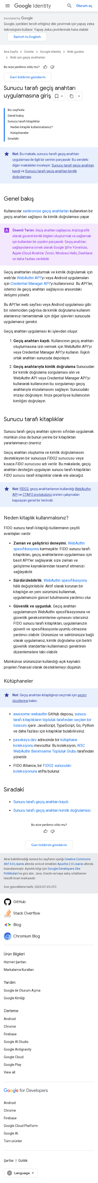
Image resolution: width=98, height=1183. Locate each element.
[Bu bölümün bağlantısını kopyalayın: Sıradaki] (29, 790)
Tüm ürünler (13, 1141)
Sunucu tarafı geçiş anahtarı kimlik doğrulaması (52, 810)
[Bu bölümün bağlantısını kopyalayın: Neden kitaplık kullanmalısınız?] (73, 518)
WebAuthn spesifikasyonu (65, 580)
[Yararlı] (45, 67)
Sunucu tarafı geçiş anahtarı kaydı (40, 802)
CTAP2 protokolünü (37, 495)
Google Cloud (14, 1057)
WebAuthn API (29, 278)
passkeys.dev (25, 740)
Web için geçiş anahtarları (27, 57)
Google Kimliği (14, 998)
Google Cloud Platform (21, 1126)
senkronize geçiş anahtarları (46, 211)
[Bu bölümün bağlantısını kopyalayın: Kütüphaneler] (38, 681)
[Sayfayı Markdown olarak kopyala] (71, 96)
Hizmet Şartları (15, 962)
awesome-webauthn (30, 714)
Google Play (12, 1065)
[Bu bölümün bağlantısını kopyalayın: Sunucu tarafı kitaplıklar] (69, 420)
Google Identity (50, 51)
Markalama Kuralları (19, 970)
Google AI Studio (16, 1042)
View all (9, 1072)
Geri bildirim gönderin (27, 77)
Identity (42, 6)
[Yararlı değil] (52, 67)
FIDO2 (24, 489)
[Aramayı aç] (69, 6)
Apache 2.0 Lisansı (70, 864)
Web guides (75, 51)
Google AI (11, 1133)
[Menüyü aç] (7, 5)
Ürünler (29, 51)
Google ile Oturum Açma (22, 990)
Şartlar (9, 1160)
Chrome (10, 1026)
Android (10, 1019)
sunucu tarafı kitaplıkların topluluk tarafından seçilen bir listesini (52, 720)
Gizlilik (23, 1160)
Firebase (10, 1034)
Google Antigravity (17, 1049)
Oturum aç (84, 6)
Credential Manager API (30, 283)
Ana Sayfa (11, 51)
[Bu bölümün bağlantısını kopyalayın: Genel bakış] (38, 199)
